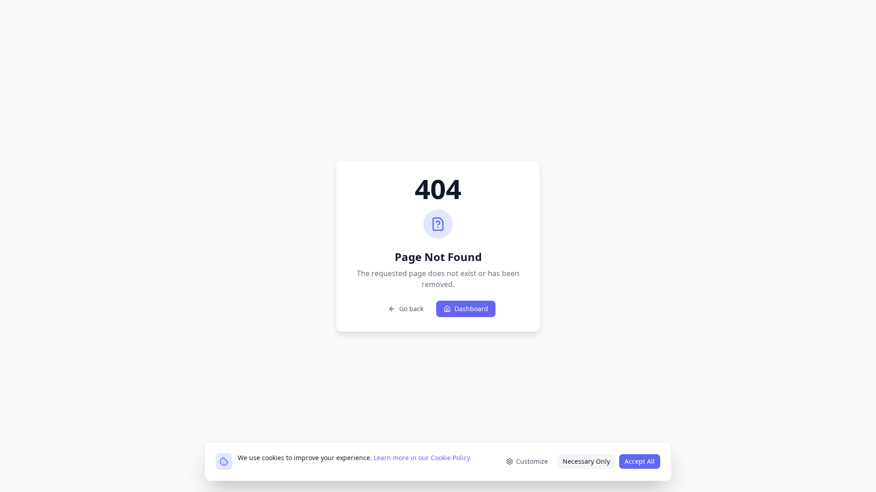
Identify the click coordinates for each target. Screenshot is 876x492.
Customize (532, 461)
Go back (411, 308)
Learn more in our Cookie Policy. (422, 457)
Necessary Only (586, 461)
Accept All (640, 461)
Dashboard (471, 308)
